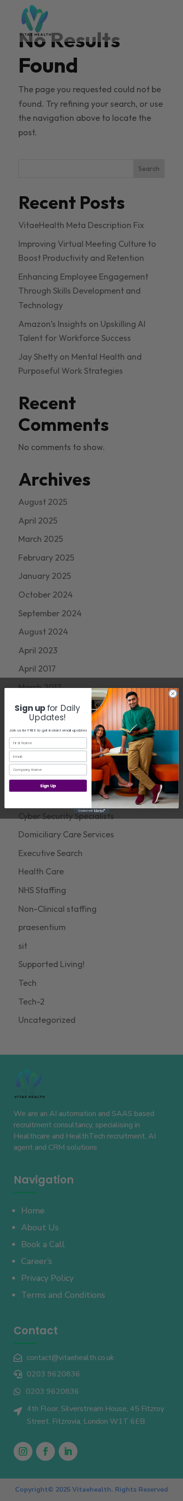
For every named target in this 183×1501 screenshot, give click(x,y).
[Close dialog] (173, 693)
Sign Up (48, 785)
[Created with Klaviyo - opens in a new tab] (91, 810)
